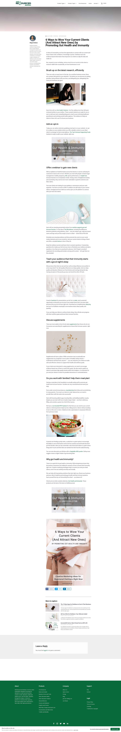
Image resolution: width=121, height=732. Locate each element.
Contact (88, 692)
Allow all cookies (115, 729)
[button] (50, 589)
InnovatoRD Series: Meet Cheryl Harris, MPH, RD (74, 623)
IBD (66, 175)
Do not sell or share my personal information (99, 729)
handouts (54, 300)
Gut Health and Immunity (75, 481)
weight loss (84, 175)
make (75, 300)
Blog (64, 696)
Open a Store (66, 692)
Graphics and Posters (44, 705)
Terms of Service (91, 704)
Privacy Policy (90, 702)
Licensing (89, 706)
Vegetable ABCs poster (76, 451)
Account (96, 3)
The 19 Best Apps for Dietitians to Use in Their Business (76, 604)
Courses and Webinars (44, 703)
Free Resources (82, 3)
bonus (59, 241)
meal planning (70, 390)
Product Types (61, 3)
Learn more (75, 730)
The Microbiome (68, 229)
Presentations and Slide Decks (46, 709)
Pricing (64, 694)
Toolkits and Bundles (44, 712)
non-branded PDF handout (59, 406)
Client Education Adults (44, 696)
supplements (73, 324)
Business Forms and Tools (45, 694)
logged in (46, 650)
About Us (65, 689)
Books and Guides (43, 692)
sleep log (88, 304)
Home (90, 3)
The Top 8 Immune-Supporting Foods (80, 132)
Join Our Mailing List (67, 698)
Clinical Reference (43, 701)
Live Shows (65, 701)
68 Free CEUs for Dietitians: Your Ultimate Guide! (74, 614)
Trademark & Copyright (92, 708)
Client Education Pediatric (45, 698)
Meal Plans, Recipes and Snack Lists (47, 707)
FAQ (88, 689)
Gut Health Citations (62, 110)
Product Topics (71, 3)
